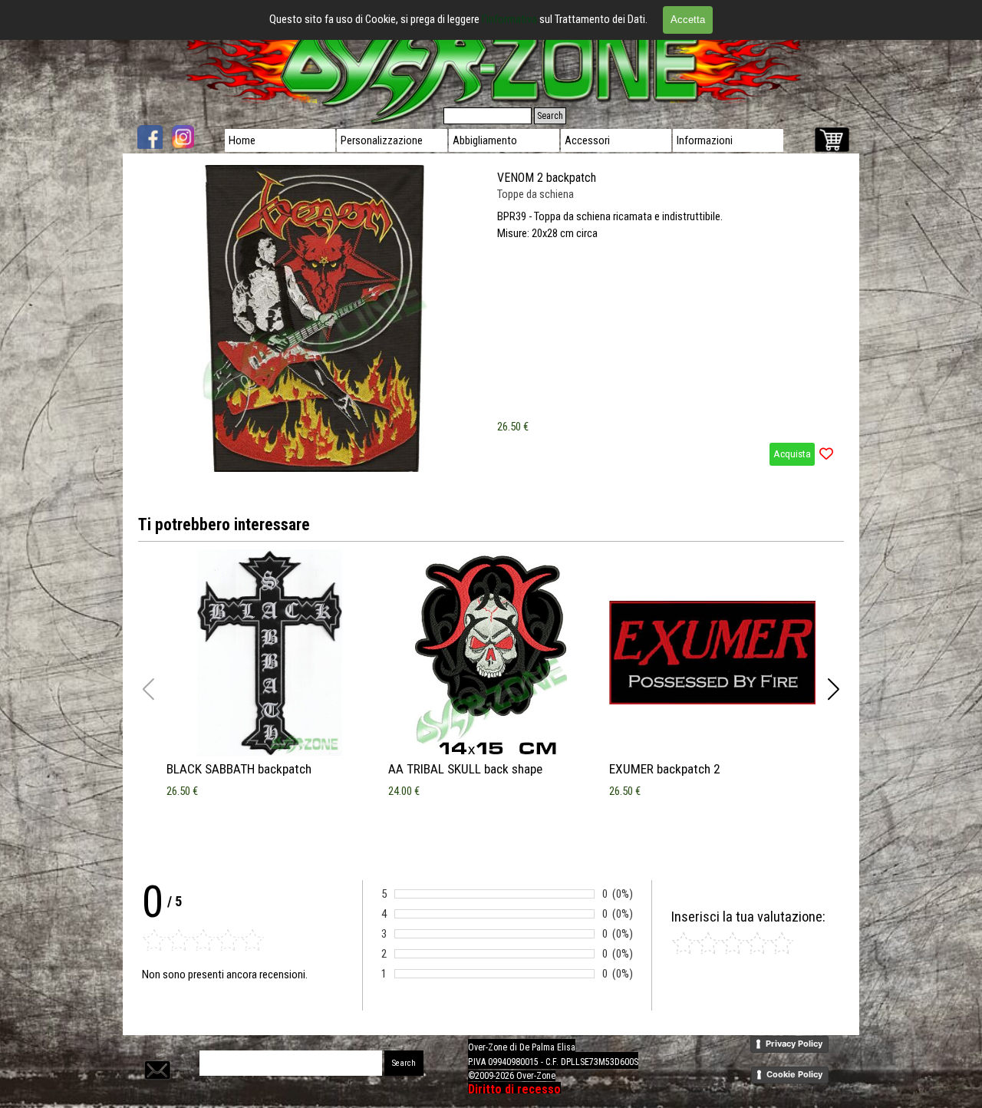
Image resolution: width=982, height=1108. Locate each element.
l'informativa (510, 19)
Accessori (587, 140)
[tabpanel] (602, 1067)
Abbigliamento (485, 140)
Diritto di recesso (514, 1089)
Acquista (792, 454)
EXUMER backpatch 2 (664, 769)
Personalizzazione (382, 140)
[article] (491, 318)
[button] (833, 689)
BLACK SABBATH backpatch (238, 769)
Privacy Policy (794, 1043)
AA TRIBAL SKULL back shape (465, 769)
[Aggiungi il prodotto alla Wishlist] (826, 454)
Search (550, 115)
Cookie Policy (794, 1074)
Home (242, 140)
